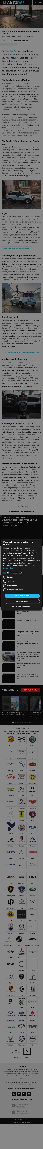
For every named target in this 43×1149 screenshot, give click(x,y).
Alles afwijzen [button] (22, 601)
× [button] (38, 541)
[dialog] (21, 574)
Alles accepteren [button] (22, 596)
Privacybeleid (8, 568)
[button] (21, 606)
